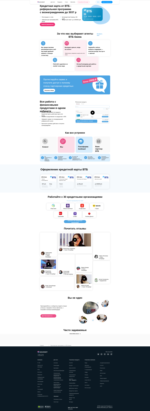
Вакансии (40, 374)
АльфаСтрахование (105, 362)
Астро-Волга (88, 380)
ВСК (101, 375)
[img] (41, 2)
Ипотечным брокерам (59, 370)
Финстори (56, 401)
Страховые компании (90, 359)
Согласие (87, 385)
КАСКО (71, 365)
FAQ (39, 369)
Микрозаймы (72, 383)
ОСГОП (71, 379)
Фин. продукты (72, 380)
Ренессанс (102, 368)
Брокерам (56, 368)
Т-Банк (97, 208)
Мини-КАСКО (72, 368)
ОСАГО (71, 362)
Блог (39, 386)
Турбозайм (61, 216)
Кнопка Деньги (89, 216)
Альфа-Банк (82, 208)
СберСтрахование (104, 381)
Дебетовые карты (73, 388)
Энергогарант (103, 378)
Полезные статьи (58, 399)
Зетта (86, 382)
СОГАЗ (101, 365)
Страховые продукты (74, 359)
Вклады (71, 401)
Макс (101, 370)
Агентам (56, 362)
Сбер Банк (53, 208)
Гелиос (86, 374)
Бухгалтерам (57, 387)
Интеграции (40, 381)
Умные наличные (68, 208)
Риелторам (56, 365)
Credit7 (75, 216)
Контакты (40, 372)
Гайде (86, 372)
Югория (86, 377)
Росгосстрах (88, 387)
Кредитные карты (73, 390)
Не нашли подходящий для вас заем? (75, 200)
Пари (86, 362)
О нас (39, 362)
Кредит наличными (73, 385)
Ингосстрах (103, 373)
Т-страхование (88, 369)
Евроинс (102, 383)
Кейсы (39, 391)
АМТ (101, 386)
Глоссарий (40, 389)
